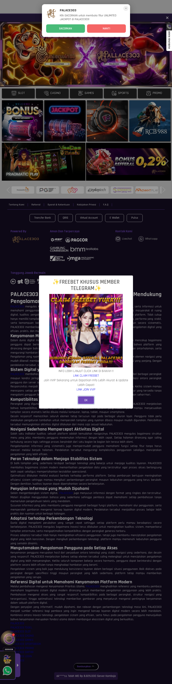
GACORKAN (65, 28)
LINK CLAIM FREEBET (86, 375)
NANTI (106, 28)
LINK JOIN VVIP (86, 389)
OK (86, 400)
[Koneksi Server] (9, 639)
